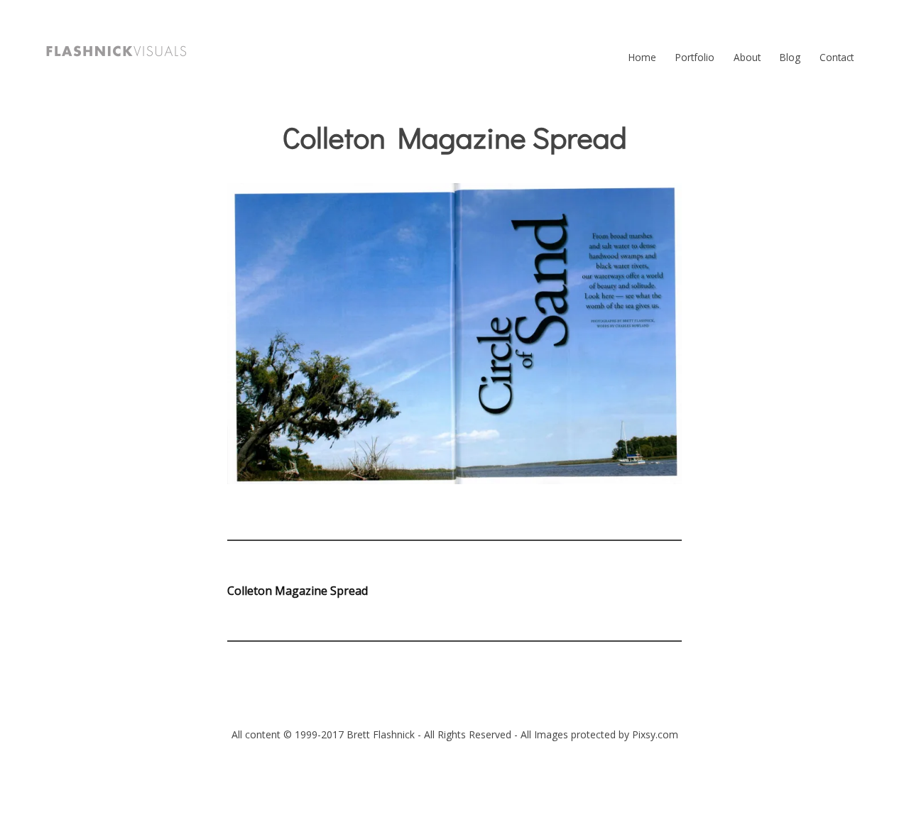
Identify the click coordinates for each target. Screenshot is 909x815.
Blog (790, 57)
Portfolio (694, 57)
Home (642, 57)
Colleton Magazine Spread (297, 590)
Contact (837, 57)
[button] (116, 51)
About (747, 57)
